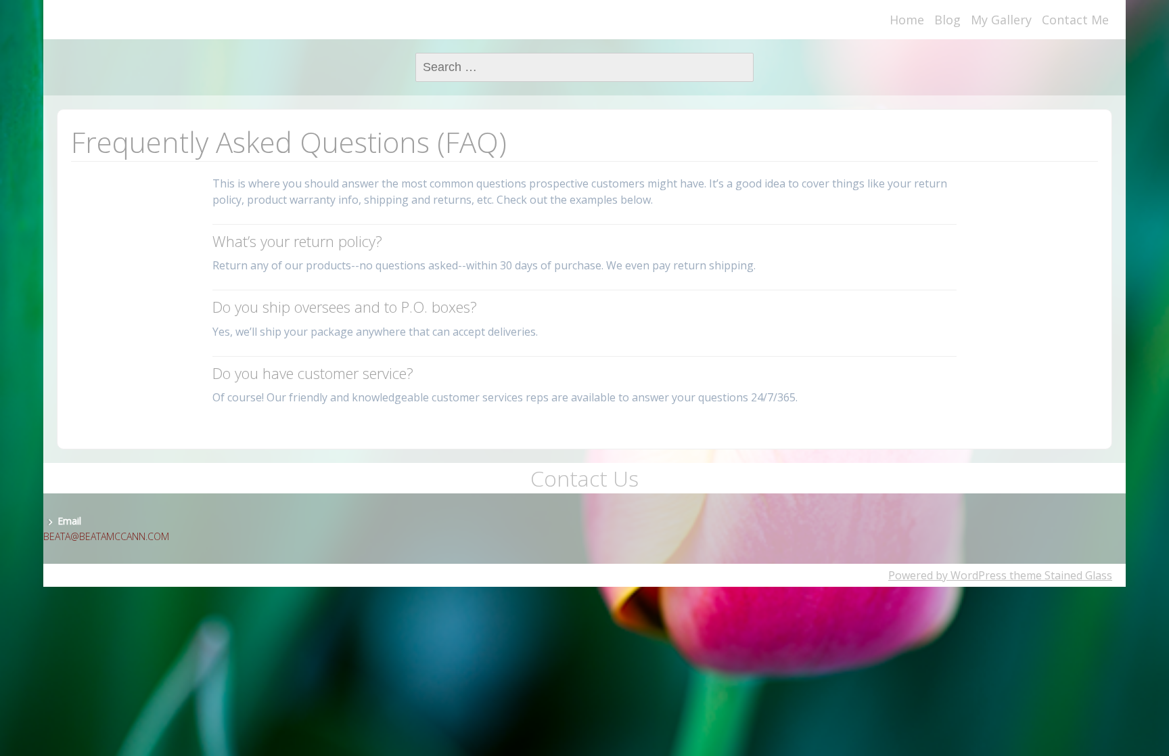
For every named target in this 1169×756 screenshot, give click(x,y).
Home (907, 20)
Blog (947, 20)
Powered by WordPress (947, 575)
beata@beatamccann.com (106, 536)
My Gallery (1001, 20)
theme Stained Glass (1059, 575)
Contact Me (1075, 20)
